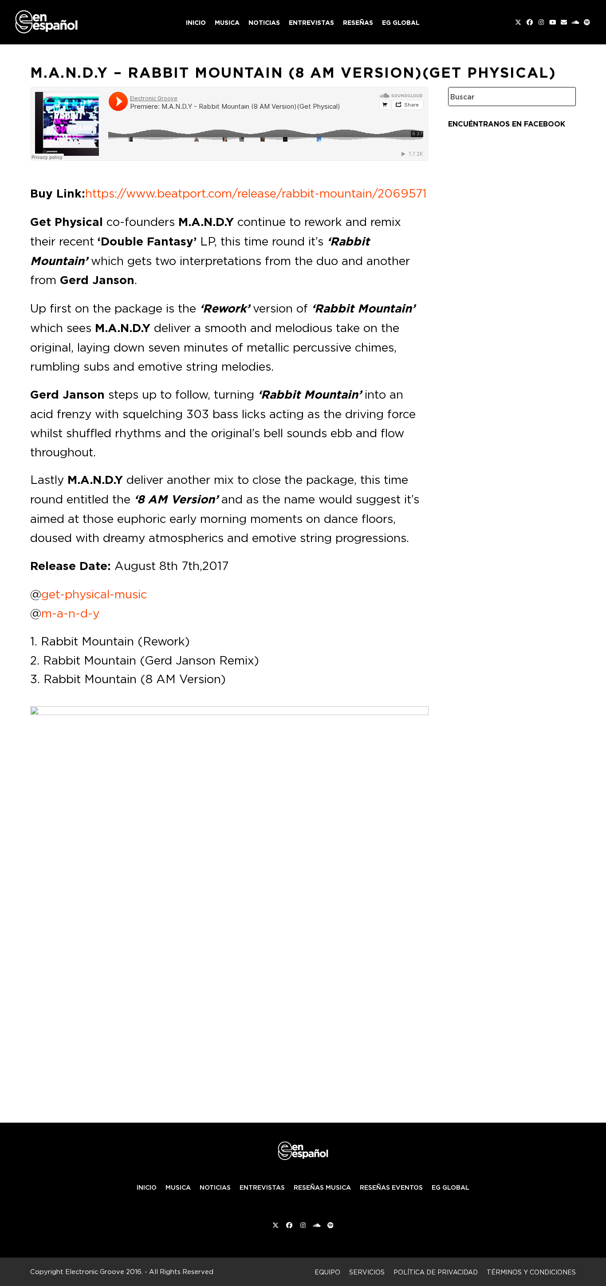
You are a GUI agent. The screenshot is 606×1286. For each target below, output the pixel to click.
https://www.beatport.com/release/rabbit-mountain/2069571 (256, 193)
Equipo (327, 1272)
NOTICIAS (215, 1187)
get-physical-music (94, 594)
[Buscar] (562, 96)
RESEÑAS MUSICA (322, 1187)
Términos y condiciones (531, 1272)
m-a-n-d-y (70, 613)
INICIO (147, 1187)
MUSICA (178, 1187)
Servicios (367, 1272)
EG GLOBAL (450, 1187)
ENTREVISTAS (262, 1187)
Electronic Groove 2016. (104, 1271)
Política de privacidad (436, 1272)
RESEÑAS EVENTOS (391, 1187)
